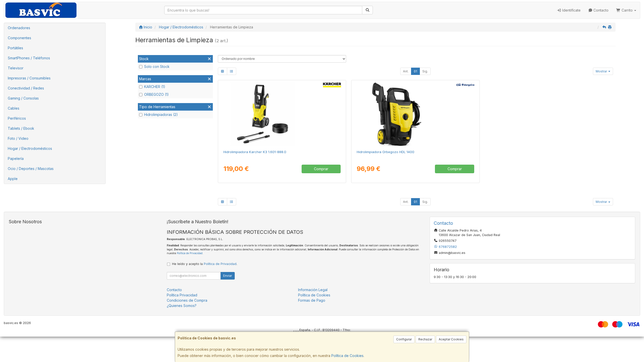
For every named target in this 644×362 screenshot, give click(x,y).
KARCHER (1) (154, 86)
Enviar (227, 276)
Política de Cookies (347, 355)
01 (415, 71)
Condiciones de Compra (187, 300)
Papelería (16, 158)
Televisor (15, 68)
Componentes (19, 38)
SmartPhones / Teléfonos (29, 58)
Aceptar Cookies (451, 339)
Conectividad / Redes (26, 88)
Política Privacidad (182, 295)
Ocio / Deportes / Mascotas (31, 168)
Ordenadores (19, 28)
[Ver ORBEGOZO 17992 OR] (415, 114)
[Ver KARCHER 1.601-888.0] (282, 114)
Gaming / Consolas (23, 98)
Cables (13, 108)
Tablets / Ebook (21, 128)
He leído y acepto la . (204, 264)
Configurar (404, 339)
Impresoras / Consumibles (29, 78)
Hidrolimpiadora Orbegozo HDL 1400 (385, 152)
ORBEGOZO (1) (156, 94)
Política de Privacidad (190, 253)
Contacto (600, 10)
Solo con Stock (157, 66)
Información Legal (313, 290)
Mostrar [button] (602, 71)
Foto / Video (18, 138)
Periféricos (17, 118)
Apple (13, 178)
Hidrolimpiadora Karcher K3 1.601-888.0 (254, 152)
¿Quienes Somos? (181, 305)
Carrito (627, 10)
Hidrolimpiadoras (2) (161, 114)
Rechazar (425, 339)
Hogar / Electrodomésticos (30, 148)
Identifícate (571, 10)
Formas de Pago (311, 300)
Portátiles (15, 48)
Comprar (321, 169)
